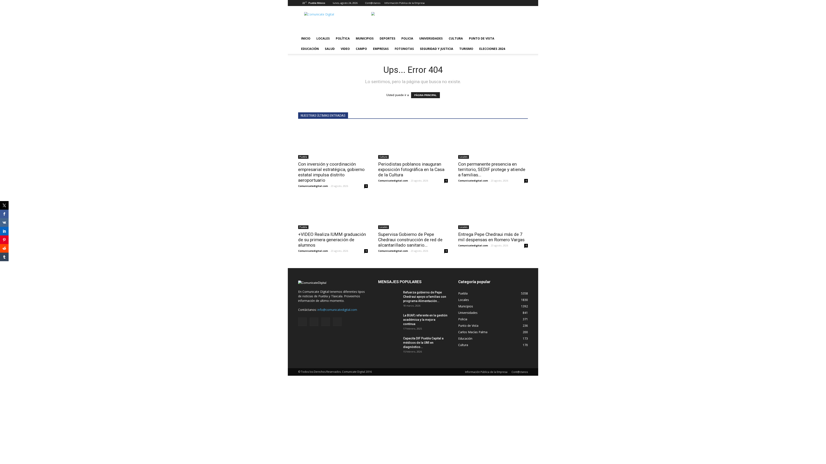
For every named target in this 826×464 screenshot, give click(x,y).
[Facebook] (503, 3)
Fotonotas (404, 49)
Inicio (305, 38)
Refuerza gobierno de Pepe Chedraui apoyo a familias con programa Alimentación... (424, 297)
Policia (407, 38)
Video (345, 49)
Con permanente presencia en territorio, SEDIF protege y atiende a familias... (491, 169)
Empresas (381, 49)
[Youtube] (524, 3)
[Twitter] (517, 3)
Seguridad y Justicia (436, 49)
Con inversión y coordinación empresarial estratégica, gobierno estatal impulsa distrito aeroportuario (331, 172)
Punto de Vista (481, 38)
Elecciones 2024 (492, 49)
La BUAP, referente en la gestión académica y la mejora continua (425, 320)
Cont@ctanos (372, 3)
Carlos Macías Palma (472, 332)
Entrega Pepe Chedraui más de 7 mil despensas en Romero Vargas (491, 237)
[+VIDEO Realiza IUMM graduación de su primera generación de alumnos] (333, 212)
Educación (310, 49)
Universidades (431, 38)
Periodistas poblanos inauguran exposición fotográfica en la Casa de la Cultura (411, 169)
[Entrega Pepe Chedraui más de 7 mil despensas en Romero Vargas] (493, 212)
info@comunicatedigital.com (337, 310)
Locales (323, 38)
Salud (330, 49)
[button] (523, 43)
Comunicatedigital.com (313, 186)
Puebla (303, 156)
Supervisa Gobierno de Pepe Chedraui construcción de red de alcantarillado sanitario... (410, 240)
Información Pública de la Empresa (404, 3)
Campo (361, 49)
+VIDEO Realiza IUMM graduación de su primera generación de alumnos (332, 240)
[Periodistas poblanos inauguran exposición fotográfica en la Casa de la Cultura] (413, 141)
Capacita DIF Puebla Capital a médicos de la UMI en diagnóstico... (423, 343)
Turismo (466, 49)
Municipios (365, 38)
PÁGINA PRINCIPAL (425, 95)
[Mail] (510, 3)
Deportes (387, 38)
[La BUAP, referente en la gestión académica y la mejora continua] (389, 320)
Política (343, 38)
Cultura (456, 38)
